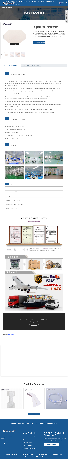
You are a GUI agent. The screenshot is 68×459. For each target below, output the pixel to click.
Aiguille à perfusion (12, 332)
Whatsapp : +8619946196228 (30, 448)
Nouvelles (7, 4)
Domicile (7, 1)
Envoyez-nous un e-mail (40, 42)
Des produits (13, 1)
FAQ (25, 456)
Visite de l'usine (32, 1)
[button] (27, 55)
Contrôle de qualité (51, 1)
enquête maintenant (52, 444)
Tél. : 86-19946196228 (28, 445)
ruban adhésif (11, 334)
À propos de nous (23, 1)
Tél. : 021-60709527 (28, 442)
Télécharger (41, 1)
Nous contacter (15, 4)
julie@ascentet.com (28, 439)
